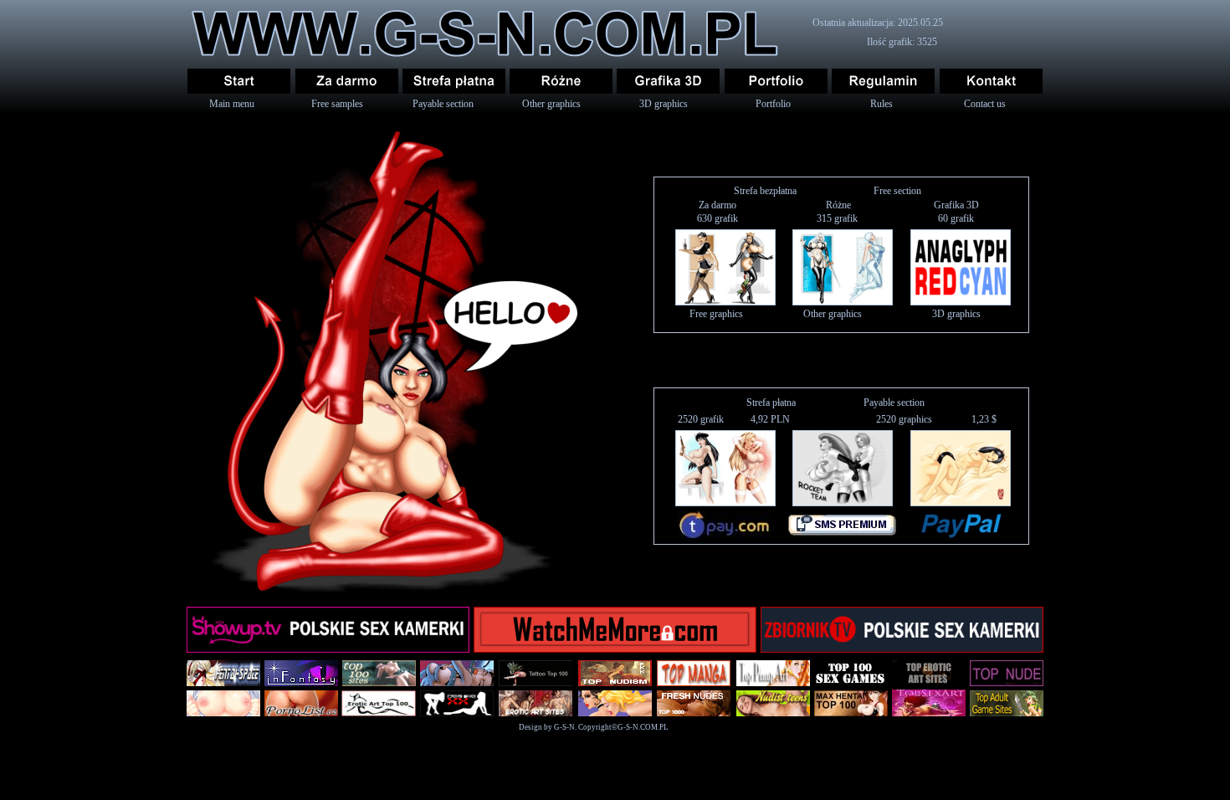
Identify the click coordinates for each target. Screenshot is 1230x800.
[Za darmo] (346, 81)
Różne (838, 205)
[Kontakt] (991, 81)
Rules (881, 104)
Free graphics (716, 314)
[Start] (238, 81)
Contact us (985, 104)
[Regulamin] (883, 81)
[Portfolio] (776, 81)
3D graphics (663, 104)
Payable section (443, 104)
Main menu (231, 104)
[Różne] (561, 81)
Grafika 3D (956, 205)
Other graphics (551, 104)
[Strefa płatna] (453, 81)
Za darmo (717, 205)
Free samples (337, 104)
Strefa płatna (771, 402)
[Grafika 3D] (668, 81)
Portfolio (773, 104)
